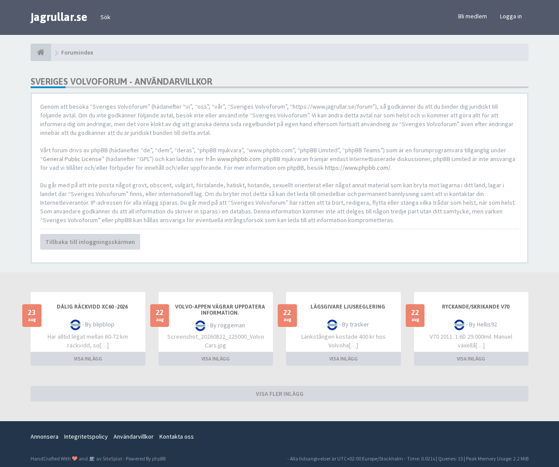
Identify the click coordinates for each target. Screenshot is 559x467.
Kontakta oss (176, 436)
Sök (105, 17)
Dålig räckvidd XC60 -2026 (92, 307)
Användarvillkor (134, 436)
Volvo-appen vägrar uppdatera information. (220, 310)
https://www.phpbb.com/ (357, 168)
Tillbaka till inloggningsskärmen (90, 242)
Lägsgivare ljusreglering (348, 307)
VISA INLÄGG (88, 358)
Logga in (511, 16)
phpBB (159, 458)
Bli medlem (472, 16)
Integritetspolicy (86, 436)
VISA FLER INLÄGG (280, 394)
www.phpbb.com (239, 159)
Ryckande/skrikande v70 (475, 307)
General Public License (72, 159)
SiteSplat (112, 458)
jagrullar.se (59, 17)
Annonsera (45, 436)
